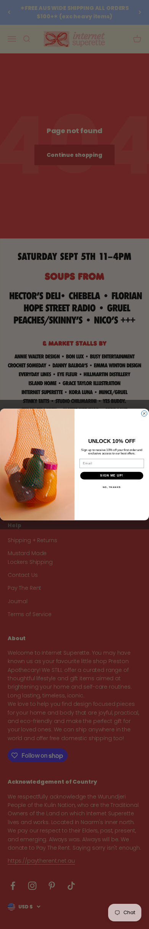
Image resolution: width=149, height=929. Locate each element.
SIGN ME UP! (111, 475)
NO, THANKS (112, 487)
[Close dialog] (144, 413)
